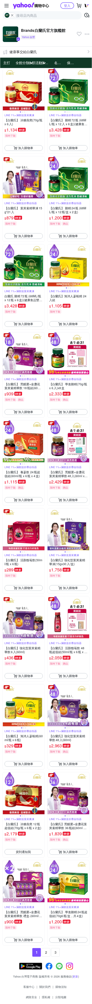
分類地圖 (60, 997)
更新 (75, 976)
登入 (67, 5)
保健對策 (72, 62)
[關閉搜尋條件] (12, 15)
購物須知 (61, 987)
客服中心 (28, 987)
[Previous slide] (5, 89)
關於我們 (44, 987)
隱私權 (46, 997)
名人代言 (59, 62)
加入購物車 (25, 148)
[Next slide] (42, 89)
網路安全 (31, 997)
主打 (6, 62)
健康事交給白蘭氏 (23, 51)
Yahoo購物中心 (31, 6)
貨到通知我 (23, 852)
